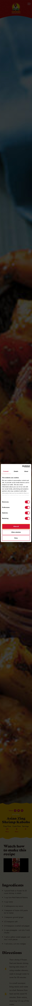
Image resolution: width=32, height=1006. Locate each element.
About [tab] (26, 471)
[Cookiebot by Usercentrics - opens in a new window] (22, 466)
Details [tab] (16, 471)
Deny (16, 538)
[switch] (27, 507)
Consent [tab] (5, 471)
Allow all (16, 526)
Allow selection (16, 532)
